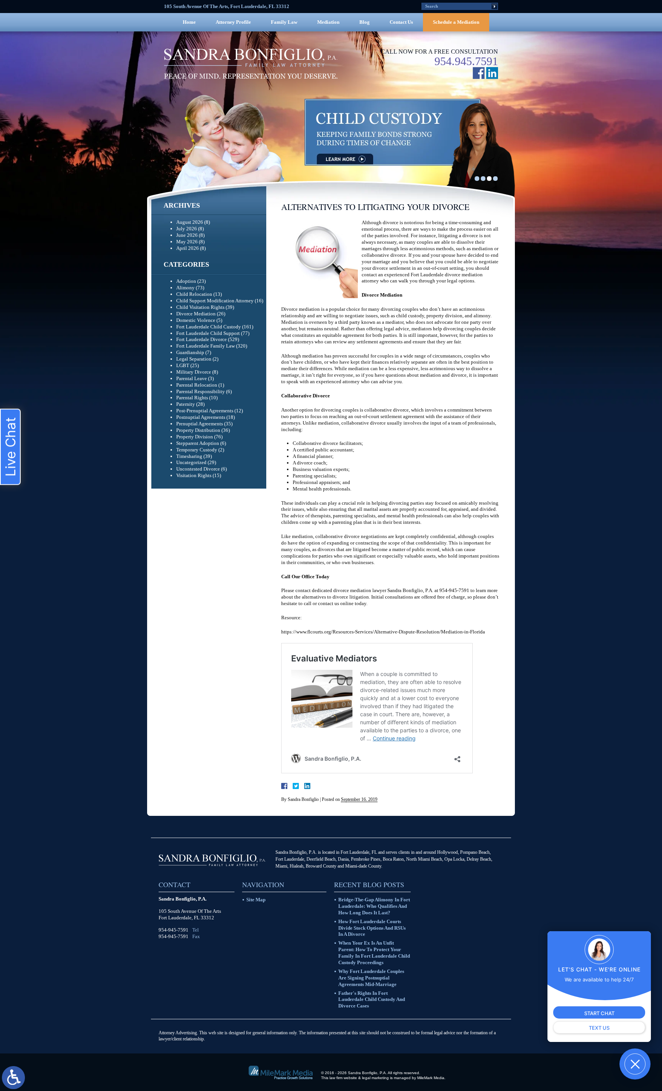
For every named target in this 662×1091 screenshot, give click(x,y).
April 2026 (187, 248)
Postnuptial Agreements (200, 417)
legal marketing (375, 1078)
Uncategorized (191, 462)
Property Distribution (198, 430)
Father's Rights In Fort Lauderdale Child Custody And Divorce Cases (371, 999)
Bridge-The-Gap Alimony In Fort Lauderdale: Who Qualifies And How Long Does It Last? (374, 906)
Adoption (186, 281)
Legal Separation (193, 359)
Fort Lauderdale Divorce (201, 339)
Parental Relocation (196, 385)
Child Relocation (194, 294)
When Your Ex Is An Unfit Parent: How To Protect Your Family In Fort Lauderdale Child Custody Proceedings (374, 952)
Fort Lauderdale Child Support (208, 333)
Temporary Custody (196, 450)
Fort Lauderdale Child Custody (208, 327)
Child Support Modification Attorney (215, 301)
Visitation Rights (193, 475)
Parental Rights (192, 397)
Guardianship (190, 352)
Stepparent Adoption (197, 443)
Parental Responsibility (200, 391)
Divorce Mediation (196, 314)
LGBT (182, 365)
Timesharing (189, 456)
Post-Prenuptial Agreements (204, 410)
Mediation (328, 22)
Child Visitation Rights (200, 307)
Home (189, 22)
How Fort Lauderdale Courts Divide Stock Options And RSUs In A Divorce (372, 928)
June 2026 (187, 235)
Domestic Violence (195, 320)
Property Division (194, 437)
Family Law (284, 22)
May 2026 (187, 241)
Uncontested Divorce (198, 469)
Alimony (185, 287)
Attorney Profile (233, 22)
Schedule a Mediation (456, 22)
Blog (364, 22)
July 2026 (186, 228)
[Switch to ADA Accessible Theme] (13, 1077)
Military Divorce (193, 372)
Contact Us (401, 22)
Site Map (255, 899)
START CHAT (599, 1013)
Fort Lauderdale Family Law (205, 346)
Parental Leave (191, 378)
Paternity (185, 404)
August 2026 (189, 222)
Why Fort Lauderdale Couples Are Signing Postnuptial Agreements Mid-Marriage (371, 977)
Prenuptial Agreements (199, 424)
